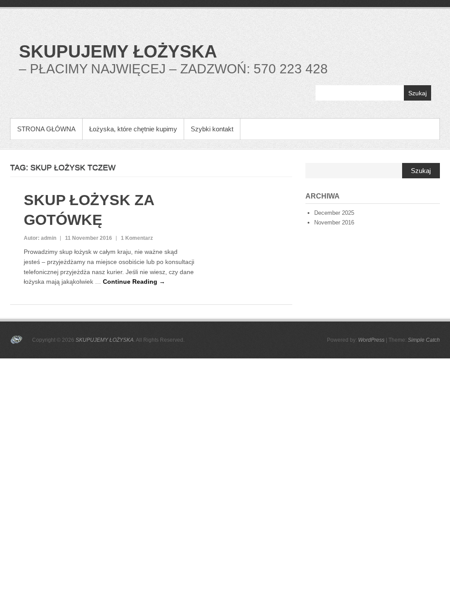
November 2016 (334, 222)
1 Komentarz (137, 238)
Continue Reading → (134, 281)
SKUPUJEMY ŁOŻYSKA (118, 51)
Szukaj (417, 93)
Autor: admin (40, 238)
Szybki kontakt (212, 129)
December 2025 (334, 213)
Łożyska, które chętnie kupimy (133, 129)
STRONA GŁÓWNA (46, 129)
